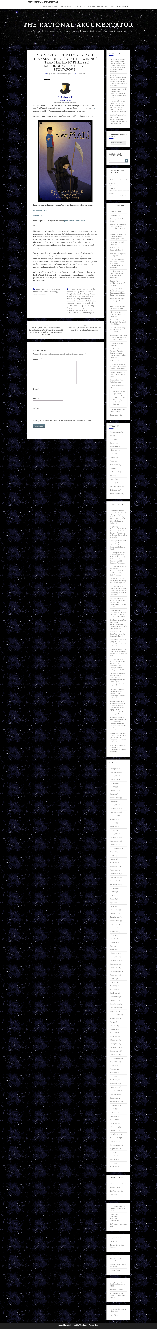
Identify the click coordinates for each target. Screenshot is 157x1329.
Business (113, 439)
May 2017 (113, 942)
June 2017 (113, 939)
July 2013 (113, 1109)
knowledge (71, 303)
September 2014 (115, 1058)
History (112, 457)
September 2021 (115, 816)
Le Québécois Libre (116, 1238)
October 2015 (114, 1011)
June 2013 (113, 1112)
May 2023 (113, 794)
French (92, 294)
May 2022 (113, 801)
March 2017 (113, 950)
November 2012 (115, 1138)
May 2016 (113, 986)
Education (56, 289)
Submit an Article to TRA (118, 215)
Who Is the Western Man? (120, 6)
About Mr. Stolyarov (50, 6)
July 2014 (113, 1065)
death (73, 294)
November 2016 (115, 964)
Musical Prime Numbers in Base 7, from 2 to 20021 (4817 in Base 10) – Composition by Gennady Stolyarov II (118, 738)
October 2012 (114, 1141)
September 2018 (115, 884)
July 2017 (113, 935)
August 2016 (114, 975)
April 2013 (113, 1120)
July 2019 (113, 855)
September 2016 (115, 971)
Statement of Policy (116, 415)
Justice (112, 461)
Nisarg (97, 1325)
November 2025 (115, 772)
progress (79, 310)
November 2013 (115, 1094)
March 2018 (113, 906)
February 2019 (114, 866)
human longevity (73, 299)
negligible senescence (75, 308)
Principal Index (65, 6)
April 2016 (113, 989)
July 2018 (113, 892)
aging (79, 289)
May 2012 (113, 1159)
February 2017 (114, 953)
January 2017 (114, 957)
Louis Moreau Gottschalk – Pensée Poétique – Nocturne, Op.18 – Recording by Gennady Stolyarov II (118, 694)
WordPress (83, 1325)
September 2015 (115, 1015)
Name (36, 389)
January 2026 (114, 769)
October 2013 (114, 1098)
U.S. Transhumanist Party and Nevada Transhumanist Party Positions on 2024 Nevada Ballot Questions (118, 119)
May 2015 (113, 1029)
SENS (69, 313)
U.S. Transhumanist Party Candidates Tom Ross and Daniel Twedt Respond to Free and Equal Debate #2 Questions (118, 590)
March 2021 (113, 826)
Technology (53, 292)
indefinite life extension (86, 301)
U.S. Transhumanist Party (118, 1184)
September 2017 (115, 928)
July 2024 (113, 787)
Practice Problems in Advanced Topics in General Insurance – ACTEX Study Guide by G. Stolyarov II (118, 353)
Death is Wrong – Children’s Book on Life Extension (117, 283)
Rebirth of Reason (115, 1270)
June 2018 (113, 895)
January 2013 (114, 1130)
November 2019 (115, 841)
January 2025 (114, 776)
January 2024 (114, 790)
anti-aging (86, 289)
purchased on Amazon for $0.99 (75, 221)
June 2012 (113, 1156)
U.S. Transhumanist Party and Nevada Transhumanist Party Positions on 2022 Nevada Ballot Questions (118, 624)
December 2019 (115, 837)
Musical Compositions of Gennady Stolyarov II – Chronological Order (118, 237)
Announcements (42, 289)
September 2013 (115, 1101)
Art (50, 289)
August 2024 (114, 783)
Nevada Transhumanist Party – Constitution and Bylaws (118, 374)
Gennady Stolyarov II (66, 73)
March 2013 (113, 1123)
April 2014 (113, 1076)
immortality (71, 301)
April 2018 (113, 902)
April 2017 (113, 946)
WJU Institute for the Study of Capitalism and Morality (117, 1295)
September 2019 (115, 848)
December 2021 (115, 808)
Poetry (112, 475)
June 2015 (113, 1026)
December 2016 (115, 960)
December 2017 (115, 917)
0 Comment (81, 73)
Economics (113, 446)
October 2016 (114, 968)
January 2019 (114, 870)
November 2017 (115, 921)
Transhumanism (39, 294)
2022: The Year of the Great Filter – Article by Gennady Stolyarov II (117, 634)
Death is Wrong (79, 6)
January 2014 (114, 1087)
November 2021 (115, 812)
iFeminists (113, 1195)
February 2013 (114, 1127)
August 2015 (114, 1018)
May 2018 (113, 899)
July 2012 (113, 1152)
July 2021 (113, 823)
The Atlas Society (115, 1187)
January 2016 (114, 1000)
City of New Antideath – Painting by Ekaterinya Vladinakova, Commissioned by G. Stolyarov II (117, 263)
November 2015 (115, 1007)
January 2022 (114, 805)
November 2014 (115, 1051)
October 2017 (114, 924)
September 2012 (115, 1145)
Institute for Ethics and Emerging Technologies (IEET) (117, 1208)
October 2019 (114, 845)
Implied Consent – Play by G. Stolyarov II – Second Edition (117, 330)
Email (36, 399)
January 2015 (114, 1044)
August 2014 (114, 1062)
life (92, 303)
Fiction (112, 454)
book (82, 292)
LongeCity (113, 1241)
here (93, 108)
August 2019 (114, 852)
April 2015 (113, 1033)
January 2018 (114, 913)
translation (76, 313)
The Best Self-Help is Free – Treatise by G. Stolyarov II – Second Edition (118, 338)
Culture (112, 443)
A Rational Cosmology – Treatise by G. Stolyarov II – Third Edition (118, 322)
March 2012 (113, 1167)
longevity (90, 306)
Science (45, 292)
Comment (37, 359)
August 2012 (114, 1149)
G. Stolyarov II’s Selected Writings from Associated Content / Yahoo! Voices (118, 366)
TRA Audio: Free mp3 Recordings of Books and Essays (118, 301)
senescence (88, 310)
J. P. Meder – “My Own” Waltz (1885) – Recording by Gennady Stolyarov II (118, 581)
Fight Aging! (114, 1315)
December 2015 (115, 1004)
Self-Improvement (116, 486)
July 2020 (113, 830)
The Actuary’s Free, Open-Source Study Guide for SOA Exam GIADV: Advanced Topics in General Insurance (119, 398)
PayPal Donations (115, 212)
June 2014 (113, 1069)
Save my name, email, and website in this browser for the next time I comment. (62, 421)
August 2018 (114, 888)
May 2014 (113, 1073)
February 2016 (114, 997)
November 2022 (115, 798)
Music (112, 468)
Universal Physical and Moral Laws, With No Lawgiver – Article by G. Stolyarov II (84, 328)
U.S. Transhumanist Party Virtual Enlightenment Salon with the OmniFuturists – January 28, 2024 (118, 602)
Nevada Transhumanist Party (98, 6)
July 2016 (113, 978)
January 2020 (114, 834)
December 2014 (115, 1047)
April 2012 (113, 1163)
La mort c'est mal (83, 303)
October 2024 (114, 779)
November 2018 (115, 877)
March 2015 (113, 1036)
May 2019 (113, 859)
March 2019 (113, 863)
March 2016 (113, 993)
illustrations (85, 299)
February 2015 (114, 1040)
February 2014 (114, 1083)
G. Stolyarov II (72, 296)
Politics (112, 479)
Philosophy (37, 292)
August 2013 (114, 1105)
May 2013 (113, 1116)
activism (72, 289)
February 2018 (114, 910)
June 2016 (113, 982)
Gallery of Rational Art (117, 361)
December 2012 (115, 1134)
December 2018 (115, 873)
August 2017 (114, 931)
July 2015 (113, 1022)
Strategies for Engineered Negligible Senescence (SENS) (118, 1284)
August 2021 (114, 819)
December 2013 (115, 1091)
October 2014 (114, 1054)
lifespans (82, 306)
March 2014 (113, 1080)
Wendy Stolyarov (87, 313)
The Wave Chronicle (116, 1289)
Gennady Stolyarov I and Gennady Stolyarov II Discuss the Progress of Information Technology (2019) (118, 93)
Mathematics (114, 465)
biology (76, 292)
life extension (72, 306)
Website (36, 408)
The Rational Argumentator (43, 2)
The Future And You (116, 1191)
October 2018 (114, 881)
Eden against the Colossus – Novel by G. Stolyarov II (117, 314)
